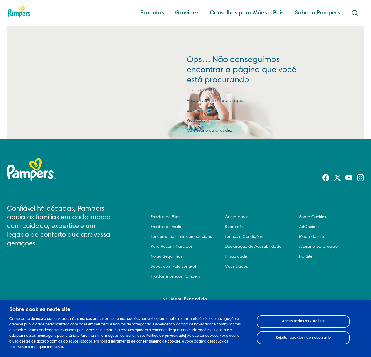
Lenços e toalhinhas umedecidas (181, 237)
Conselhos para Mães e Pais (247, 13)
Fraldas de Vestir (166, 227)
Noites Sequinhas (166, 257)
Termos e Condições (244, 237)
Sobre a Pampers (317, 13)
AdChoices (309, 227)
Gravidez (187, 13)
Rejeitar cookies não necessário (303, 338)
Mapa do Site (311, 237)
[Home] (19, 11)
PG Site (305, 257)
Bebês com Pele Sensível (173, 267)
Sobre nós (234, 227)
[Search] (355, 13)
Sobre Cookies (312, 217)
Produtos (152, 13)
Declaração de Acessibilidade (253, 247)
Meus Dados (236, 267)
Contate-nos (236, 217)
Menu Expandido (189, 299)
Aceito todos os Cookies (303, 321)
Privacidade (236, 257)
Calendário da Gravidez (209, 131)
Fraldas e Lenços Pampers (175, 277)
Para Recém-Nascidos (171, 247)
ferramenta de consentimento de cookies (145, 342)
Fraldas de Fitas (165, 217)
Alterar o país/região (318, 247)
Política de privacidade (165, 336)
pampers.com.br (202, 111)
